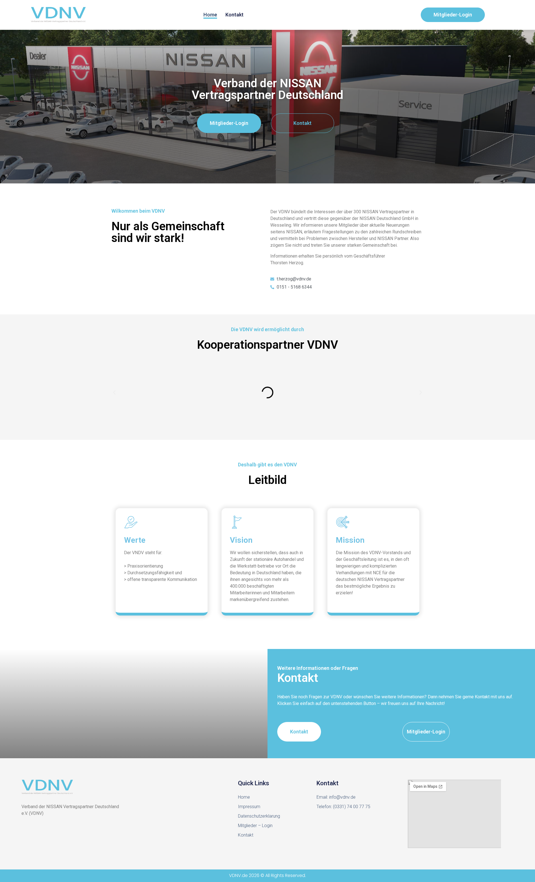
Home (210, 15)
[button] (114, 392)
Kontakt (234, 15)
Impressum (249, 806)
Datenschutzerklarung (259, 816)
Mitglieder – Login (255, 825)
